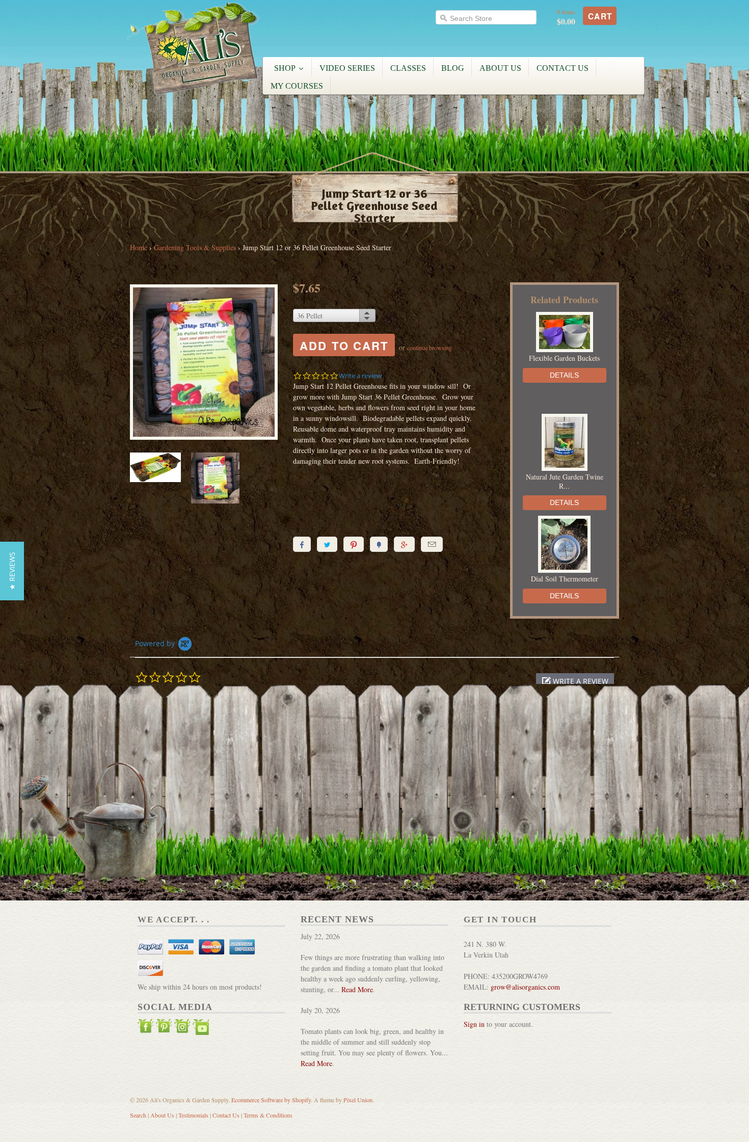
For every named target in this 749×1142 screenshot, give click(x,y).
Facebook (146, 1028)
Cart (600, 16)
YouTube (201, 1028)
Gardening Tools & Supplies (195, 247)
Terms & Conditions (268, 1115)
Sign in (474, 1024)
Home (138, 247)
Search (138, 1115)
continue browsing (429, 347)
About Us (162, 1115)
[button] (575, 681)
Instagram (182, 1028)
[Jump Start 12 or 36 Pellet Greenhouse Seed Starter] (204, 363)
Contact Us (225, 1115)
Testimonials (193, 1115)
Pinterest (164, 1028)
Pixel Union (357, 1100)
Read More (357, 989)
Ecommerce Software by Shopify (271, 1100)
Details (564, 375)
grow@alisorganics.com (525, 987)
